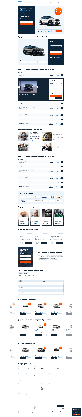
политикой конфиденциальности (23, 26)
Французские (43, 405)
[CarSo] (22, 1)
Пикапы (35, 407)
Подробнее (31, 140)
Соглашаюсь (76, 414)
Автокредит (40, 2)
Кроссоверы (35, 405)
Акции (47, 2)
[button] (19, 87)
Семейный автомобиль (20, 402)
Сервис (55, 2)
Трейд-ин (44, 2)
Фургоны (35, 408)
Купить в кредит (59, 30)
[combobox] (24, 62)
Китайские (43, 402)
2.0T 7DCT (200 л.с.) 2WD (23, 275)
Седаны (35, 402)
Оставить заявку (25, 261)
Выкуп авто (50, 2)
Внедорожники (35, 406)
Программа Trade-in (20, 405)
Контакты (62, 2)
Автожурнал (58, 2)
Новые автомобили (28, 402)
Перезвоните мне (60, 405)
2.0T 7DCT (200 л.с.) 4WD (31, 275)
